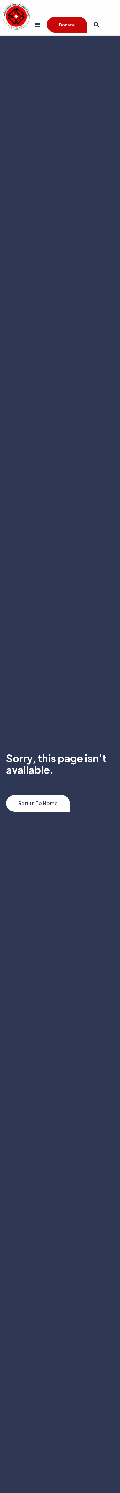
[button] (37, 24)
